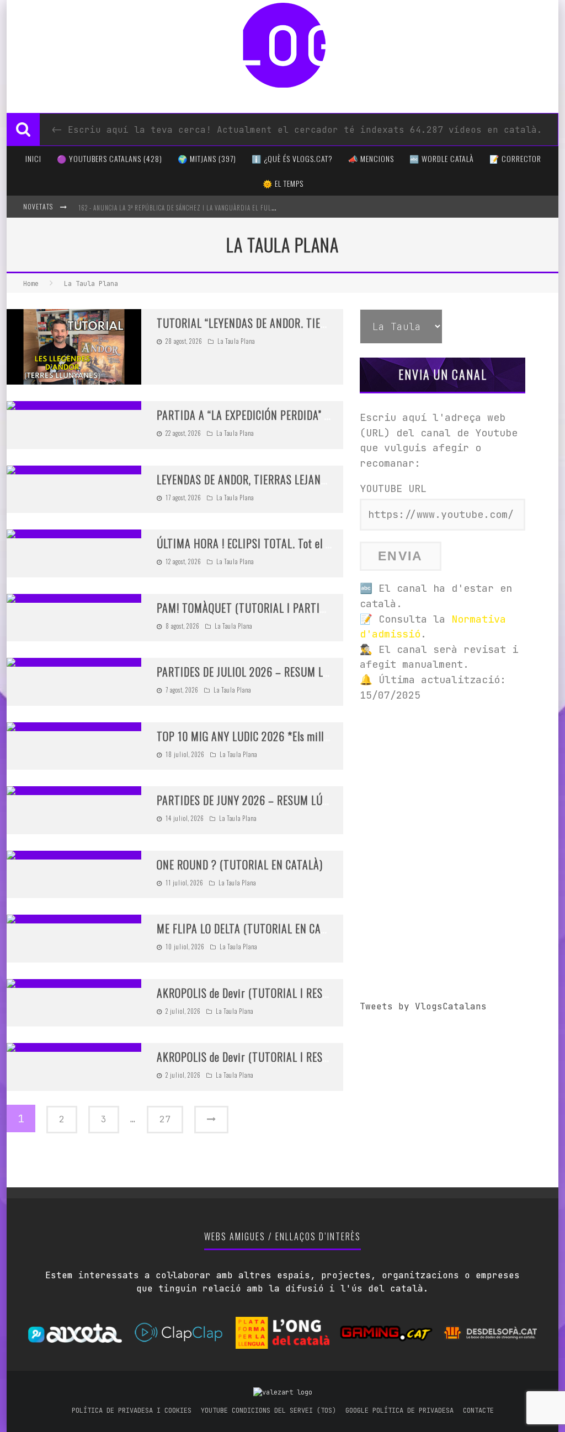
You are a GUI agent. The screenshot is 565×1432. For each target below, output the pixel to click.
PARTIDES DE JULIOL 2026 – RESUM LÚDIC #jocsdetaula (279, 671)
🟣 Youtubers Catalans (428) (109, 158)
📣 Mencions (371, 158)
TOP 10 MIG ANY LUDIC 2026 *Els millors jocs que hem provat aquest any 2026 (328, 736)
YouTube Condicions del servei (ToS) (268, 1410)
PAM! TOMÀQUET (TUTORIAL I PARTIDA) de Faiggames (277, 607)
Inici (33, 158)
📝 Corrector (515, 158)
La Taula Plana (236, 341)
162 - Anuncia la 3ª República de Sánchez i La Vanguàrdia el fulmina (182, 207)
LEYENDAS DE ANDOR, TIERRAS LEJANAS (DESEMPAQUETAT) (288, 479)
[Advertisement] (442, 782)
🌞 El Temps (283, 183)
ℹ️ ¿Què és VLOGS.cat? (292, 158)
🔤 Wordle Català (441, 158)
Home (31, 283)
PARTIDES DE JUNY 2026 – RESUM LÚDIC (247, 800)
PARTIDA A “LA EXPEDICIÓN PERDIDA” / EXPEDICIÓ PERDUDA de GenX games (323, 415)
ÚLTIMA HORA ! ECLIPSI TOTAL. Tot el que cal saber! (271, 543)
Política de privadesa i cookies (131, 1410)
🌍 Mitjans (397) (207, 158)
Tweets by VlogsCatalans (423, 1006)
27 (164, 1119)
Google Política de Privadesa (399, 1410)
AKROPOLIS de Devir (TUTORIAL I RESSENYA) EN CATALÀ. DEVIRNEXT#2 (314, 993)
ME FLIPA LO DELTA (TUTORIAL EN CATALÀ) (252, 928)
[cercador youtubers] (23, 129)
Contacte (478, 1410)
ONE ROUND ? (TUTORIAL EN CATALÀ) (240, 864)
